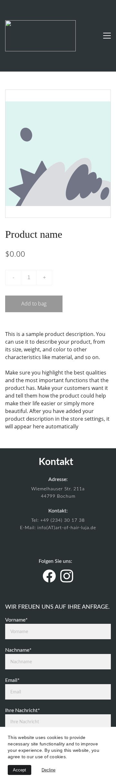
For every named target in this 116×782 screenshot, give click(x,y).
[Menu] (107, 36)
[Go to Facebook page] (49, 576)
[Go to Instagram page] (66, 576)
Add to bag (33, 303)
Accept (19, 770)
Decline (48, 770)
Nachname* (18, 650)
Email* (12, 680)
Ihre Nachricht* (22, 710)
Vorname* (16, 620)
